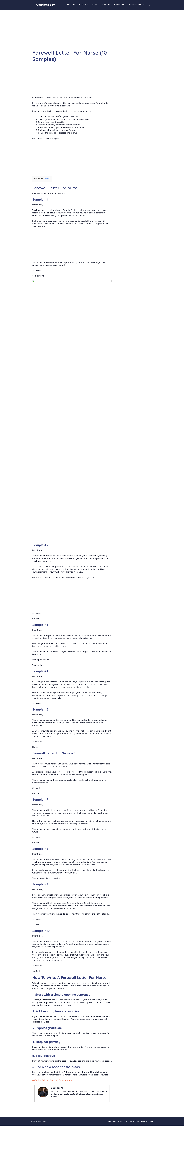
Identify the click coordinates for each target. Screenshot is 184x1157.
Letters (71, 5)
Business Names (136, 5)
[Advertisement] (72, 34)
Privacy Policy (111, 1121)
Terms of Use (134, 1121)
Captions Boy (45, 5)
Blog (94, 5)
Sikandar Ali (57, 1088)
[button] (149, 4)
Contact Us (122, 1121)
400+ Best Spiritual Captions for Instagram (52, 1080)
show (47, 178)
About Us (144, 1121)
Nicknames (119, 5)
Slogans (106, 5)
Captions (83, 5)
